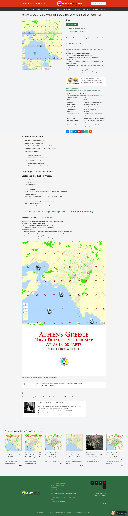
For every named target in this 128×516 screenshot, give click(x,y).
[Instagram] (31, 3)
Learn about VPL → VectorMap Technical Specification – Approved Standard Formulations (85, 95)
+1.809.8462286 (78, 383)
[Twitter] (28, 3)
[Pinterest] (41, 3)
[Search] (104, 3)
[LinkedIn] (33, 3)
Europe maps (74, 88)
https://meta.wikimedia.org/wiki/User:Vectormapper (58, 415)
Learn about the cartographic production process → (57, 211)
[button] (121, 513)
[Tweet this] (71, 131)
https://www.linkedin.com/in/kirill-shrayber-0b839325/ (58, 410)
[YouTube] (36, 3)
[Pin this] (79, 131)
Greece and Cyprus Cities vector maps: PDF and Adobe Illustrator (83, 90)
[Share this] (67, 131)
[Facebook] (25, 3)
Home (67, 88)
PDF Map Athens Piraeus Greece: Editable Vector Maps (38, 393)
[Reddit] (39, 3)
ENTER (104, 503)
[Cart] (104, 9)
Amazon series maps (29, 397)
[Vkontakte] (104, 487)
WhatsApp (70, 383)
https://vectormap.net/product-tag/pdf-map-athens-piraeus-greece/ (83, 72)
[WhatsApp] (23, 3)
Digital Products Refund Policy (99, 494)
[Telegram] (44, 3)
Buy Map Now (72, 24)
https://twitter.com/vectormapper (51, 413)
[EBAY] (47, 3)
